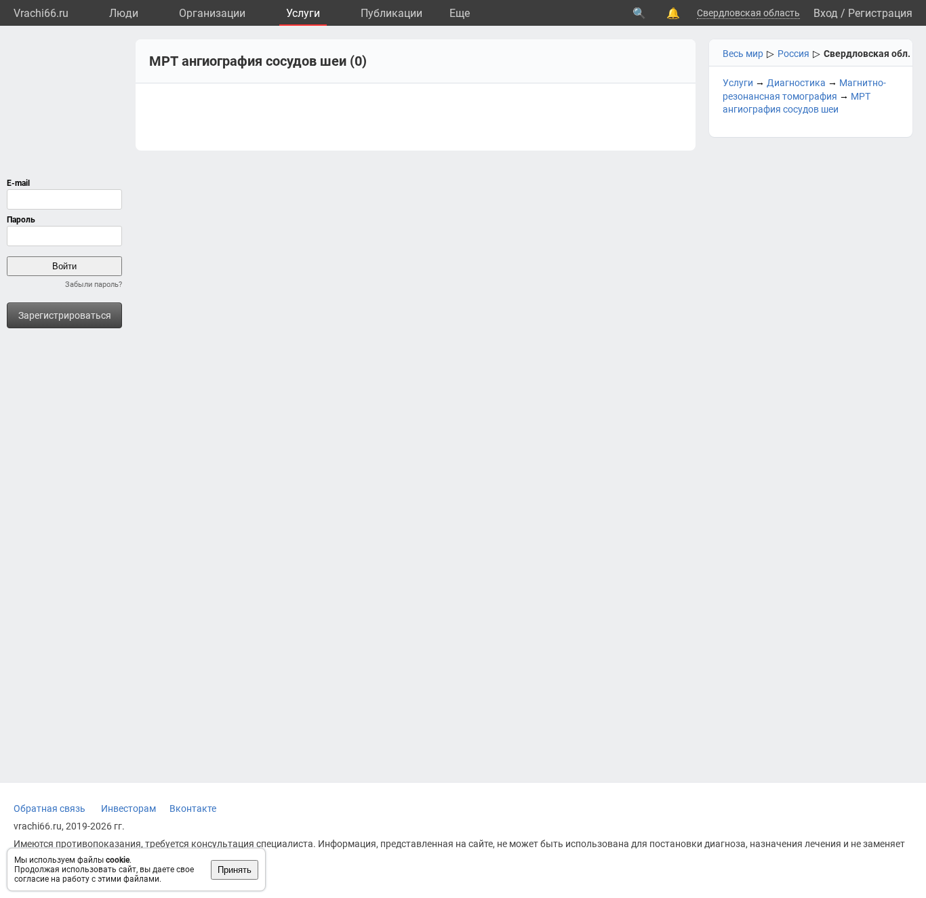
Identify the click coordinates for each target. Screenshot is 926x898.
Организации (212, 13)
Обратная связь (49, 808)
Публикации (391, 13)
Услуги (303, 13)
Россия (793, 53)
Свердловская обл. (867, 53)
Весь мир (743, 53)
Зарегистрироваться (64, 315)
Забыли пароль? (93, 284)
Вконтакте (192, 808)
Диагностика (796, 82)
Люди (123, 13)
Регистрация (880, 13)
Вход (825, 13)
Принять (234, 870)
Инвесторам (128, 808)
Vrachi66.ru (41, 13)
